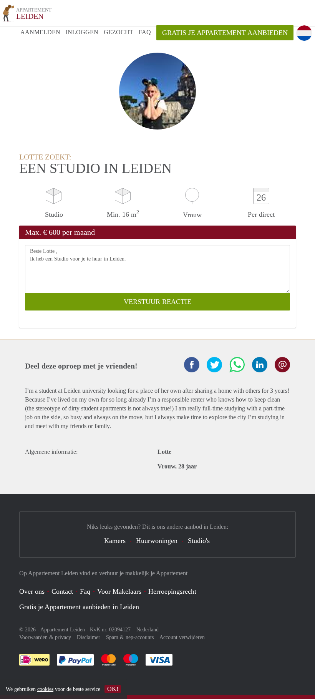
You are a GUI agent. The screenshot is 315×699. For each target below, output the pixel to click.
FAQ (145, 32)
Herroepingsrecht (172, 591)
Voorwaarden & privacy (45, 637)
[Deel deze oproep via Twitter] (214, 364)
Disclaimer (88, 637)
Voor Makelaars (119, 591)
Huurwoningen (156, 541)
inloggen (82, 32)
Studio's (199, 541)
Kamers (115, 541)
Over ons (32, 591)
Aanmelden (40, 32)
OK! (112, 689)
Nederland (147, 630)
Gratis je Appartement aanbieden (225, 33)
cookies (45, 689)
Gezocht (118, 32)
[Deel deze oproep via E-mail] (282, 364)
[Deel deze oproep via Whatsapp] (237, 364)
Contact (62, 591)
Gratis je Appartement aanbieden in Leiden (79, 607)
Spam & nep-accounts (130, 637)
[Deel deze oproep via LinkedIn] (259, 364)
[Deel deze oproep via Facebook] (191, 364)
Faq (85, 591)
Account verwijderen (182, 637)
